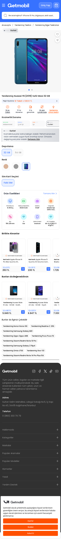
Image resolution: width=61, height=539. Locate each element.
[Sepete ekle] (23, 269)
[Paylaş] (57, 40)
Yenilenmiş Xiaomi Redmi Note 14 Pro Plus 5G (23, 355)
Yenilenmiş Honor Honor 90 (15, 326)
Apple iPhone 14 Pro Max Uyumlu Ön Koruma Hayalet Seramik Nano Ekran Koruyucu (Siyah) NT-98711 (12, 260)
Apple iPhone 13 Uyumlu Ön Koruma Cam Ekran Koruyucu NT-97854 (38, 260)
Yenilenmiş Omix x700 (13, 350)
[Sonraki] (57, 254)
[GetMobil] (18, 5)
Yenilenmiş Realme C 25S (42, 326)
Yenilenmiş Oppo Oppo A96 (15, 336)
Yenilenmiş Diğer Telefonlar (47, 25)
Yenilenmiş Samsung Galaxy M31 (17, 331)
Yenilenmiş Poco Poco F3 (43, 336)
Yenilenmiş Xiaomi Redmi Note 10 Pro (19, 341)
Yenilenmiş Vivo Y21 (35, 350)
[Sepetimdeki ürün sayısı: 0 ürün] (56, 5)
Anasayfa (6, 25)
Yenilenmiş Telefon (23, 25)
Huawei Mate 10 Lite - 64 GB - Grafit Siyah (12, 303)
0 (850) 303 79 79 (11, 415)
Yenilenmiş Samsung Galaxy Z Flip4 (19, 345)
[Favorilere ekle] (57, 34)
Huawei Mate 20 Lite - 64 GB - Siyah (38, 303)
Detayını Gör (34, 139)
